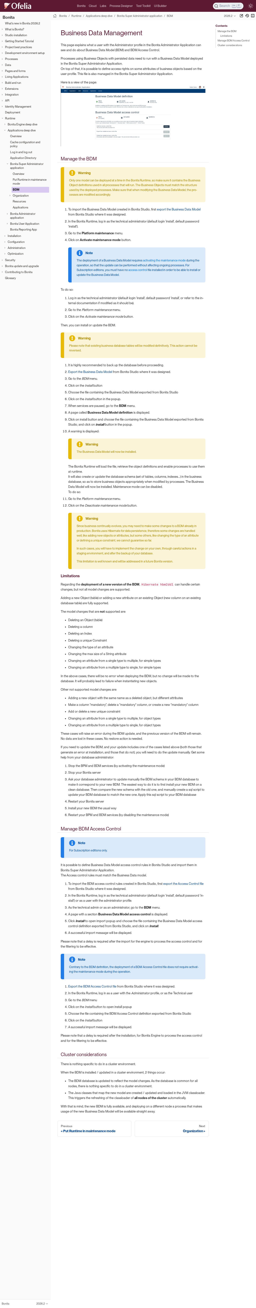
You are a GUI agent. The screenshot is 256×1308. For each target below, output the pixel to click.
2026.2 (228, 16)
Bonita (81, 6)
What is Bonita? (14, 29)
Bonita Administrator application (22, 215)
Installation (14, 236)
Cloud (93, 6)
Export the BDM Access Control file (92, 986)
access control (137, 270)
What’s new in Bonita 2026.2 (22, 23)
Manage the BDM (227, 31)
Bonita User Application (24, 223)
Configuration (16, 242)
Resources (19, 201)
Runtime (10, 118)
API (7, 100)
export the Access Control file (183, 884)
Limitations (226, 35)
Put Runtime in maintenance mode (29, 181)
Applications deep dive (22, 130)
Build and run (13, 83)
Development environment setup (25, 53)
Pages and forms (15, 71)
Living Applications (16, 77)
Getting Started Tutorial (19, 41)
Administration (16, 248)
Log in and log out (21, 152)
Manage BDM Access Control (234, 40)
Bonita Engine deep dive (22, 124)
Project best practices (18, 47)
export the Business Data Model (179, 209)
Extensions (11, 89)
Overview (16, 136)
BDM (16, 189)
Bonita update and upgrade (22, 266)
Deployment (12, 112)
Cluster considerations (230, 45)
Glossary (10, 278)
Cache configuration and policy (25, 144)
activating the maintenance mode (164, 260)
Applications (20, 207)
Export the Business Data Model (90, 372)
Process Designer (121, 6)
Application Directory (23, 158)
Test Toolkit (143, 6)
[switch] (250, 6)
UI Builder (160, 6)
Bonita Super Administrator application (26, 166)
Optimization (15, 253)
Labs (103, 6)
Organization (21, 195)
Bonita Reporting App (23, 229)
